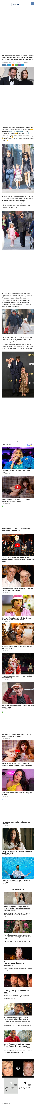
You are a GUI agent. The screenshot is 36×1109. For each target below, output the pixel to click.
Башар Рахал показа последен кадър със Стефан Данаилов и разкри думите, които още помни (17, 1019)
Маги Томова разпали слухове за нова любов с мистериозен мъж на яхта (17, 937)
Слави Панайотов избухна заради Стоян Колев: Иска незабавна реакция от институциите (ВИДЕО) (17, 1046)
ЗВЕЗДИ (19, 62)
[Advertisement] (18, 31)
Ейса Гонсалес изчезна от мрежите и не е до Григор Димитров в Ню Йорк (17, 991)
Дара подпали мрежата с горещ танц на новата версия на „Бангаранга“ (16, 964)
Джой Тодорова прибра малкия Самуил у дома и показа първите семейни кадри (17, 908)
